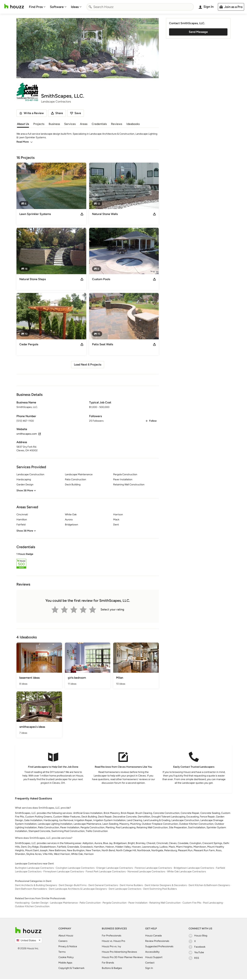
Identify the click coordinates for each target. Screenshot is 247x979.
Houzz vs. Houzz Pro (113, 941)
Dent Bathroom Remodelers (31, 888)
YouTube (199, 952)
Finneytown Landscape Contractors (63, 871)
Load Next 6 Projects (87, 364)
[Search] (90, 6)
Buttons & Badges (112, 968)
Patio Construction (90, 902)
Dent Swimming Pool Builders (160, 888)
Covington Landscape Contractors (75, 867)
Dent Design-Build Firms (73, 885)
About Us (23, 124)
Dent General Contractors (103, 885)
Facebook (199, 946)
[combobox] (140, 6)
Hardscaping (22, 902)
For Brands (108, 962)
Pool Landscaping (213, 902)
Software (57, 7)
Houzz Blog (200, 935)
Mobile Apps (65, 962)
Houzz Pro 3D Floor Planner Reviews (122, 957)
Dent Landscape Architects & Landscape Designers (78, 888)
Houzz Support (153, 957)
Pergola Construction (115, 902)
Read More (22, 141)
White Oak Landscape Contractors (186, 871)
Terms (62, 951)
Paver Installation (138, 902)
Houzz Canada (153, 935)
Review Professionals (157, 941)
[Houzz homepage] (14, 6)
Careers (62, 941)
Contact (149, 962)
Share (59, 113)
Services (70, 124)
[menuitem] (37, 7)
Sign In (149, 968)
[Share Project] (82, 214)
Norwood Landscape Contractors (146, 871)
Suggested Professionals (159, 946)
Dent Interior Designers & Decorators (166, 885)
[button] (87, 561)
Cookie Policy (66, 957)
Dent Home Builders (131, 885)
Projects (38, 124)
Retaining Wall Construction (165, 902)
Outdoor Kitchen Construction (32, 906)
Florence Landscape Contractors (153, 867)
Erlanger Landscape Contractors (114, 867)
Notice (73, 946)
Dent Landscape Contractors (125, 888)
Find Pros (36, 7)
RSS (196, 958)
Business (54, 124)
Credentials (99, 124)
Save (77, 113)
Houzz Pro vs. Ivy (111, 946)
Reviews (116, 124)
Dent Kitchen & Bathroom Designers (209, 885)
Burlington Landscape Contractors (34, 867)
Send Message (198, 32)
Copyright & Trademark (71, 968)
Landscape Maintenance (64, 902)
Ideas (75, 7)
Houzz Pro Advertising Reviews (119, 951)
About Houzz (65, 935)
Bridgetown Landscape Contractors (194, 867)
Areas (83, 124)
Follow (153, 420)
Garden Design (39, 902)
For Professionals (111, 935)
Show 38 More (24, 490)
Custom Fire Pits (191, 902)
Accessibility (152, 951)
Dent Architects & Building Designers (36, 885)
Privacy (62, 946)
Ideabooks (133, 124)
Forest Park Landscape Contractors (106, 871)
